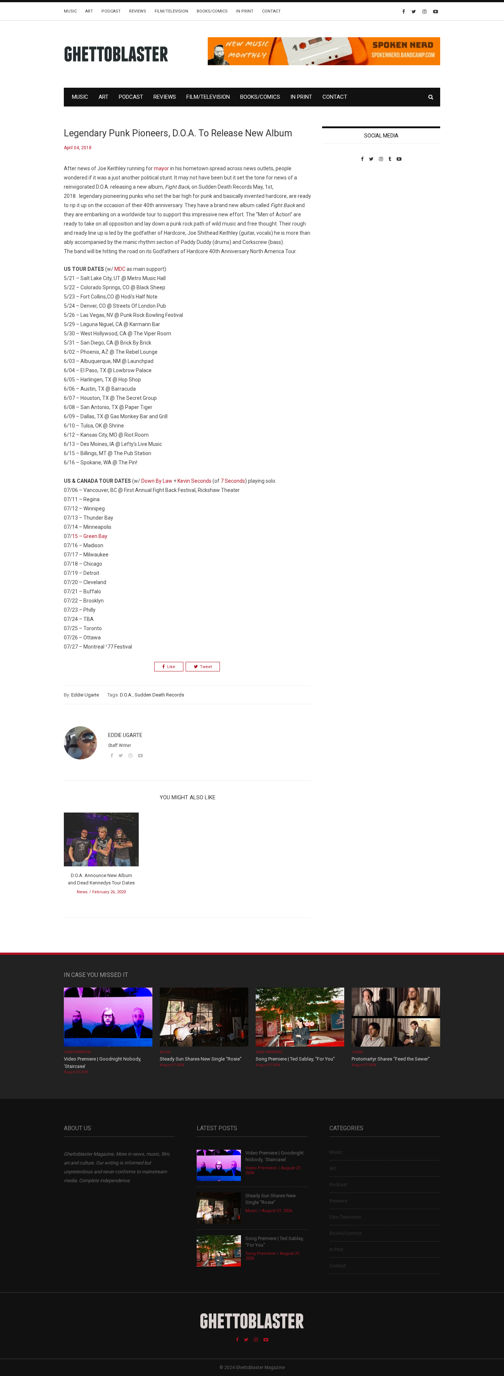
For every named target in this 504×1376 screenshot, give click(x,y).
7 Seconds (233, 481)
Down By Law (156, 481)
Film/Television (171, 11)
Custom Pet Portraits (343, 212)
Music (70, 11)
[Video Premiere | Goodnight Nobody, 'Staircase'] (108, 1018)
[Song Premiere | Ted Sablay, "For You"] (300, 1018)
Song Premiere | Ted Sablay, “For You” (295, 1059)
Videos (357, 1052)
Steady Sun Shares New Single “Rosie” (201, 1059)
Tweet (206, 666)
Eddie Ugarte (85, 695)
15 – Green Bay (89, 536)
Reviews (137, 11)
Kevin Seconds (194, 481)
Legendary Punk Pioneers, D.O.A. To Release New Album (178, 133)
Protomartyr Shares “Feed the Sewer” (391, 1059)
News (82, 892)
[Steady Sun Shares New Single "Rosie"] (204, 1018)
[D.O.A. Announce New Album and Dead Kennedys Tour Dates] (101, 842)
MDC (119, 269)
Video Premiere (77, 1052)
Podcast (111, 11)
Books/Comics (212, 11)
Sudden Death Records (159, 695)
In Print (244, 11)
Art (89, 11)
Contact (271, 11)
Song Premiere (269, 1052)
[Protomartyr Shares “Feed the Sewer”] (396, 1018)
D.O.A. (126, 695)
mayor (161, 168)
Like (171, 666)
